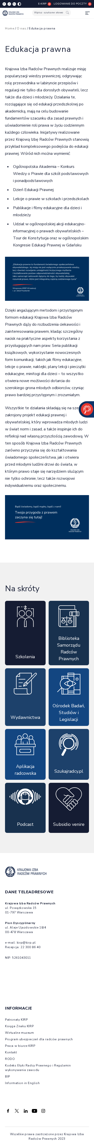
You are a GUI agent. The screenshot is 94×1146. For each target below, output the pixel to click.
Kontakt (11, 1052)
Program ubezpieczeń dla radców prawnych (39, 1039)
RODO (10, 1059)
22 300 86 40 (30, 947)
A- (4, 4)
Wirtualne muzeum (19, 1033)
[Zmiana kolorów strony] (19, 4)
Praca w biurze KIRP (20, 1046)
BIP (7, 1077)
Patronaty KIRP (16, 1020)
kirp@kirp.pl (26, 943)
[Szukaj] (67, 12)
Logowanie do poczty (70, 4)
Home (9, 28)
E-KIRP (42, 4)
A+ (14, 4)
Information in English (22, 1083)
